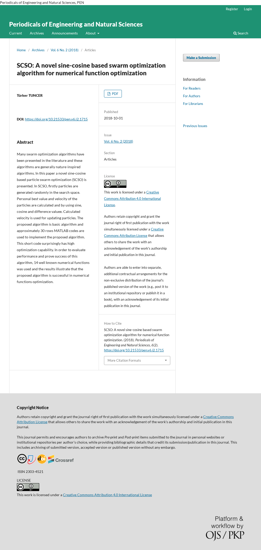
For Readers (192, 88)
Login (248, 9)
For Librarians (193, 104)
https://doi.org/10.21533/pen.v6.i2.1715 (56, 119)
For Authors (191, 96)
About (91, 33)
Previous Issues (195, 126)
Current (15, 33)
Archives (37, 33)
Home (21, 50)
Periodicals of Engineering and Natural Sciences (76, 24)
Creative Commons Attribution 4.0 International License (132, 198)
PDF (114, 94)
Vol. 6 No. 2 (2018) (65, 50)
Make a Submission (201, 58)
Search (242, 33)
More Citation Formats (124, 360)
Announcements (65, 33)
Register (232, 9)
